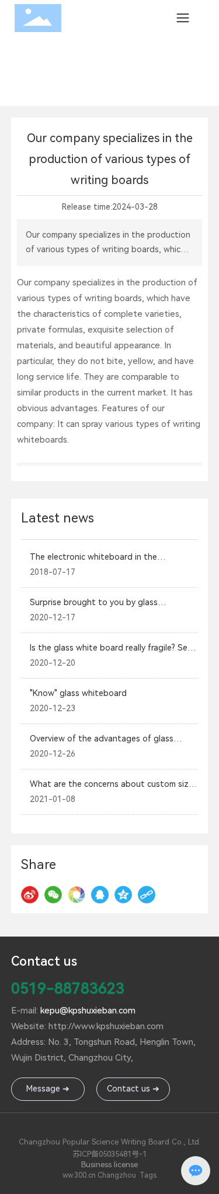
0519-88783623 (67, 988)
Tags (148, 1175)
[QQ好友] (100, 894)
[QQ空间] (123, 894)
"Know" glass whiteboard (78, 693)
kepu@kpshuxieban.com (87, 1010)
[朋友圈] (76, 894)
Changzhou (117, 1175)
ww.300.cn (79, 1175)
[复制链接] (146, 894)
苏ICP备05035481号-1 (109, 1154)
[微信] (53, 894)
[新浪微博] (30, 894)
